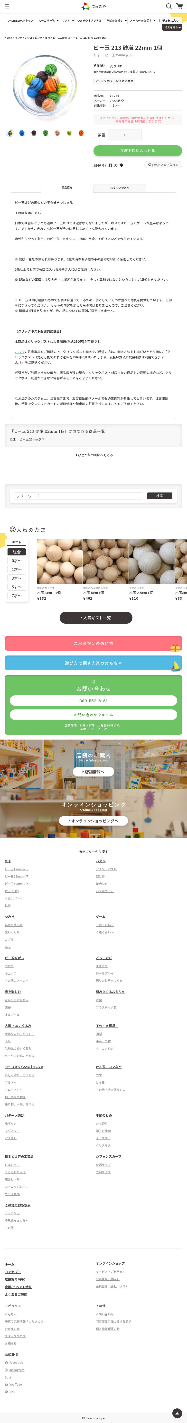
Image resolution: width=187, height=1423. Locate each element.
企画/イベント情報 (18, 1287)
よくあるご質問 (16, 1294)
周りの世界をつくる (109, 980)
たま (47, 37)
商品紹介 (67, 187)
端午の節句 (103, 1131)
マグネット (12, 1131)
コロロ (9, 966)
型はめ (100, 876)
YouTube (15, 1384)
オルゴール (12, 1014)
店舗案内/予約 (15, 1279)
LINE (12, 1391)
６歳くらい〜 (105, 932)
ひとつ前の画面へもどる (95, 455)
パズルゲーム (105, 891)
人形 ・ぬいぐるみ (18, 1025)
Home (8, 37)
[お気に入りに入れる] (10, 50)
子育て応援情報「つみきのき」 (25, 1321)
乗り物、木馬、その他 (20, 1104)
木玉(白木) (12, 891)
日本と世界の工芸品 (19, 1156)
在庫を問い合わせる (137, 150)
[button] (7, 6)
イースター (103, 1138)
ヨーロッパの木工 (16, 1186)
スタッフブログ (15, 1336)
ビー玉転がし (14, 958)
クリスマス (103, 1145)
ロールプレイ (105, 973)
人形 (8, 1041)
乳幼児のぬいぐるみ (18, 1048)
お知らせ (11, 1343)
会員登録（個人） (108, 1279)
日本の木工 (12, 1165)
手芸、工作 (103, 1041)
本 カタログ (105, 1048)
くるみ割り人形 (15, 1172)
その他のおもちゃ (17, 1205)
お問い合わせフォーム (93, 714)
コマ (99, 1075)
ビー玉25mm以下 (62, 37)
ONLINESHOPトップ (20, 20)
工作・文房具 (107, 1025)
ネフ (8, 947)
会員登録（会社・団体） (112, 1286)
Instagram (17, 1370)
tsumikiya (95, 1417)
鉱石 (8, 905)
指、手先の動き (15, 1097)
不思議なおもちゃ (16, 1220)
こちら (19, 351)
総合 (17, 552)
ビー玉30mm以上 (16, 883)
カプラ (9, 939)
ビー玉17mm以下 (16, 869)
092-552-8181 (93, 700)
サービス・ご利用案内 (111, 1271)
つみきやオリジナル (89, 20)
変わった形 (12, 932)
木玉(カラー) (13, 898)
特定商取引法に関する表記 (113, 1321)
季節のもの (104, 1115)
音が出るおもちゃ (16, 1000)
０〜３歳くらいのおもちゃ (24, 1066)
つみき (9, 916)
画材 (99, 1034)
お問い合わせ (105, 1314)
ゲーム (100, 916)
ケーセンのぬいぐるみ (20, 1055)
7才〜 (17, 595)
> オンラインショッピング (27, 37)
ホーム (9, 1264)
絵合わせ (102, 883)
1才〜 (17, 569)
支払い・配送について (142, 71)
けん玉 (100, 1082)
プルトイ (11, 1082)
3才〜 (17, 578)
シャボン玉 (12, 1213)
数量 (101, 134)
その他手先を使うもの (111, 1089)
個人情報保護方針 (108, 1329)
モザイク (11, 1123)
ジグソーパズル (106, 869)
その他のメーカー (16, 980)
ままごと (102, 966)
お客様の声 (12, 1329)
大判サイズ (103, 1172)
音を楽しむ (13, 991)
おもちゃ (11, 1314)
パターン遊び (14, 1115)
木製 (99, 1000)
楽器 (8, 1007)
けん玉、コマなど (109, 1066)
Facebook (16, 1362)
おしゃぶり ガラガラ (20, 1075)
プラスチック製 (106, 1007)
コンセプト (13, 1271)
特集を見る (171, 27)
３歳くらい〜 (105, 925)
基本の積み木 (14, 925)
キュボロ (11, 973)
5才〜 (17, 587)
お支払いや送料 (119, 188)
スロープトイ (13, 1089)
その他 (9, 1227)
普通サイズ (103, 1165)
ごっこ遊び (104, 958)
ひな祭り (102, 1123)
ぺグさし (11, 1138)
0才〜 (17, 560)
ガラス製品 (12, 1194)
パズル (100, 861)
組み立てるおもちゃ (110, 991)
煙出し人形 (12, 1179)
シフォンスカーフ (108, 1156)
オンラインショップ (110, 1263)
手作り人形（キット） (20, 1034)
